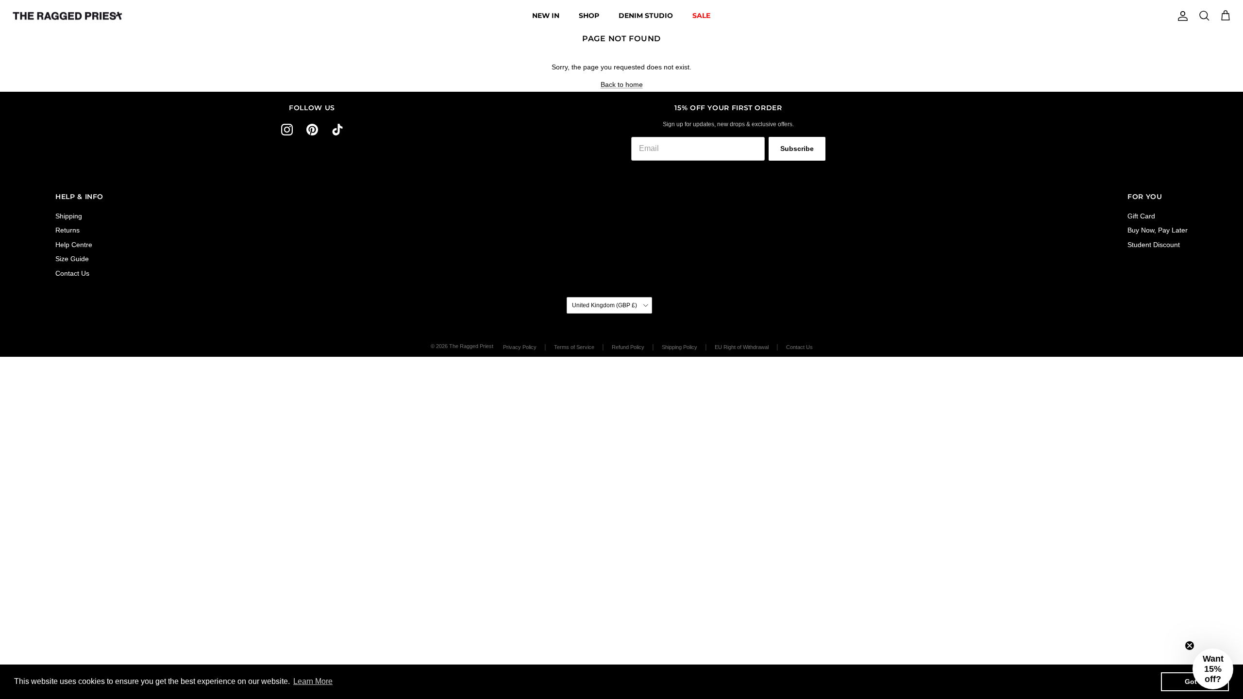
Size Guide (72, 259)
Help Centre (73, 245)
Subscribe (797, 148)
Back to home (622, 84)
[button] (1213, 669)
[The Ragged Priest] (67, 16)
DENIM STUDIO (646, 15)
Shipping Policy (679, 347)
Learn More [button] (313, 681)
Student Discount (1153, 245)
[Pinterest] (312, 129)
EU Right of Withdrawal (742, 347)
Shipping (68, 216)
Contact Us (72, 273)
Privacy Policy (520, 347)
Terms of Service (574, 347)
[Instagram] (287, 129)
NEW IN (545, 15)
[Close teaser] (1189, 645)
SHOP (589, 15)
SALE (701, 15)
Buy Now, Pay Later (1157, 230)
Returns (67, 230)
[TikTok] (337, 129)
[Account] (1181, 16)
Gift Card (1141, 216)
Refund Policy (628, 347)
